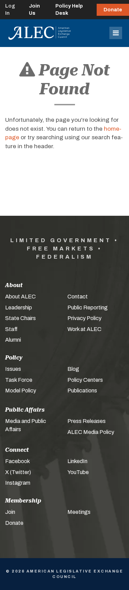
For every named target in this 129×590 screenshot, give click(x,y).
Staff (11, 329)
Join (10, 512)
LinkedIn (77, 461)
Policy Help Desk (69, 9)
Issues (13, 369)
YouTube (78, 472)
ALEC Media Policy (90, 432)
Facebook (17, 461)
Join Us (34, 9)
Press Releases (86, 421)
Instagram (17, 483)
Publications (82, 390)
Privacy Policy (84, 318)
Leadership (18, 307)
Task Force (18, 380)
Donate (113, 9)
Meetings (78, 512)
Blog (73, 369)
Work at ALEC (84, 329)
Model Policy (20, 390)
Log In (10, 9)
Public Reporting (87, 307)
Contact (77, 296)
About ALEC (20, 296)
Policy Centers (85, 380)
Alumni (13, 340)
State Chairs (20, 318)
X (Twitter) (18, 472)
